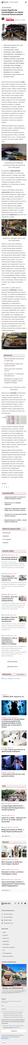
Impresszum (6, 938)
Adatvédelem (6, 944)
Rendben (4, 1042)
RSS (4, 950)
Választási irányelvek (8, 956)
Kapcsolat (5, 935)
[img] (5, 2)
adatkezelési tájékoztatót (8, 1027)
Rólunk (4, 932)
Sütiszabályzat (5, 1038)
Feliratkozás (14, 1031)
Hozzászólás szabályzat (9, 947)
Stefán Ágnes (8, 18)
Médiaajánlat (6, 941)
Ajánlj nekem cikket (12, 666)
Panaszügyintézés (7, 953)
